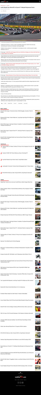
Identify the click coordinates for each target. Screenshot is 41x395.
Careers (18, 379)
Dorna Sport (25, 103)
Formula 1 (15, 103)
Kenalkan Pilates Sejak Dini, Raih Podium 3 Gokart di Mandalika (14, 293)
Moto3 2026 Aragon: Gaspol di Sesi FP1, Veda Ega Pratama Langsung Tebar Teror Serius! (17, 131)
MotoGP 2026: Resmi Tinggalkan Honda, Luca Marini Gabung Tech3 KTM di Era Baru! (17, 360)
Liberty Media (20, 103)
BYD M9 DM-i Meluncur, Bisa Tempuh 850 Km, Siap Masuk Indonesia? (17, 172)
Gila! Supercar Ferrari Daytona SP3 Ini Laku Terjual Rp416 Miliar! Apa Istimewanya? (15, 268)
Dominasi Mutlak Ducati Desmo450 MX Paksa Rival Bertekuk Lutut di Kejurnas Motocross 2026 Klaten (17, 353)
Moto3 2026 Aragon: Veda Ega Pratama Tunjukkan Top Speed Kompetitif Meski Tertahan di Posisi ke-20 (17, 124)
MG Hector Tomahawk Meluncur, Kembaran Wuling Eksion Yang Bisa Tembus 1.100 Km (17, 248)
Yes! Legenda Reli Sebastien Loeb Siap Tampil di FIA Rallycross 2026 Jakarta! (17, 280)
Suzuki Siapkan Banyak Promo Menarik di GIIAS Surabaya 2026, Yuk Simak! (16, 365)
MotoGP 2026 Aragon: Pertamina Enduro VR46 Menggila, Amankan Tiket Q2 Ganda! (17, 111)
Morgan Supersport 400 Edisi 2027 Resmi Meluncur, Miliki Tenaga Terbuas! (16, 214)
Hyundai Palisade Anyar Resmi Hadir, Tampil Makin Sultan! (14, 159)
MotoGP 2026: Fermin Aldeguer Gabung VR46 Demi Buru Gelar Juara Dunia (16, 306)
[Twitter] (20, 383)
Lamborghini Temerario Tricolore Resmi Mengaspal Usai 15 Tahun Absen (17, 166)
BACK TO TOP (20, 373)
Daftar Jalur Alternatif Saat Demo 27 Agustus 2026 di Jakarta (13, 326)
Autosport (8, 5)
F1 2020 (5, 103)
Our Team (21, 379)
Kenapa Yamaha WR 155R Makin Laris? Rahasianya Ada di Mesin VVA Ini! (16, 254)
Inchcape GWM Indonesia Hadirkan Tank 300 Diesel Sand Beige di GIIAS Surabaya (16, 320)
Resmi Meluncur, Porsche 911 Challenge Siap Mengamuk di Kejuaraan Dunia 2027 (17, 347)
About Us (25, 379)
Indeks (16, 379)
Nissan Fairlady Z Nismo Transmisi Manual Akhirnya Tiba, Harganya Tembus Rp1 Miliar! (17, 189)
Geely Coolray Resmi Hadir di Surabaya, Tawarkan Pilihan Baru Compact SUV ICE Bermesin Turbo (17, 274)
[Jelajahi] (40, 1)
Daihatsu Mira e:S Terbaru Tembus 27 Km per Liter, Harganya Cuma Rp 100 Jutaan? (18, 147)
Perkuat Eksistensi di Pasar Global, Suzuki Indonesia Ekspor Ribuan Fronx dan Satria (22, 75)
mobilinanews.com (3, 5)
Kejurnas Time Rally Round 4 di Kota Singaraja (10, 241)
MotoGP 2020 (10, 103)
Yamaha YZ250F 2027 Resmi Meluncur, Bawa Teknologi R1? (15, 153)
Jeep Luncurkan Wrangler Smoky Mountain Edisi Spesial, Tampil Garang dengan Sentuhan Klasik (17, 196)
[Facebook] (18, 383)
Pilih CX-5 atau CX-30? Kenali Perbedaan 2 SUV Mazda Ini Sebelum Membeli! (17, 313)
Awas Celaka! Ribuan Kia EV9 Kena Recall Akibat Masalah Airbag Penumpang (17, 300)
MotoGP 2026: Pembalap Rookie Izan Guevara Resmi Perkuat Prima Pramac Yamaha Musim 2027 (17, 138)
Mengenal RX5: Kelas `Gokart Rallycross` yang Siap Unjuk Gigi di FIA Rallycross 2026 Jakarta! (17, 118)
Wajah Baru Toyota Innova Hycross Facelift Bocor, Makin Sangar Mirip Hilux (16, 182)
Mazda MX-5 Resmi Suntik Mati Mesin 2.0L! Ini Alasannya (13, 287)
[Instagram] (23, 383)
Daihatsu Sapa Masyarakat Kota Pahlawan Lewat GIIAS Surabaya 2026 (16, 339)
